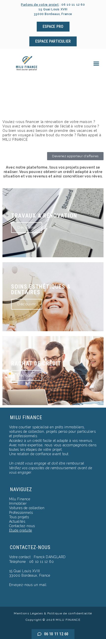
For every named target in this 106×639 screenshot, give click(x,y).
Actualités (17, 521)
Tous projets (19, 517)
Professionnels (21, 513)
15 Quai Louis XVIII (24, 571)
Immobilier (18, 503)
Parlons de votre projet (40, 4)
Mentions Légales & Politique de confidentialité (53, 613)
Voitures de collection (27, 508)
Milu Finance (19, 499)
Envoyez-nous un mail (28, 585)
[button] (96, 63)
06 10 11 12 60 (73, 4)
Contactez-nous (22, 526)
